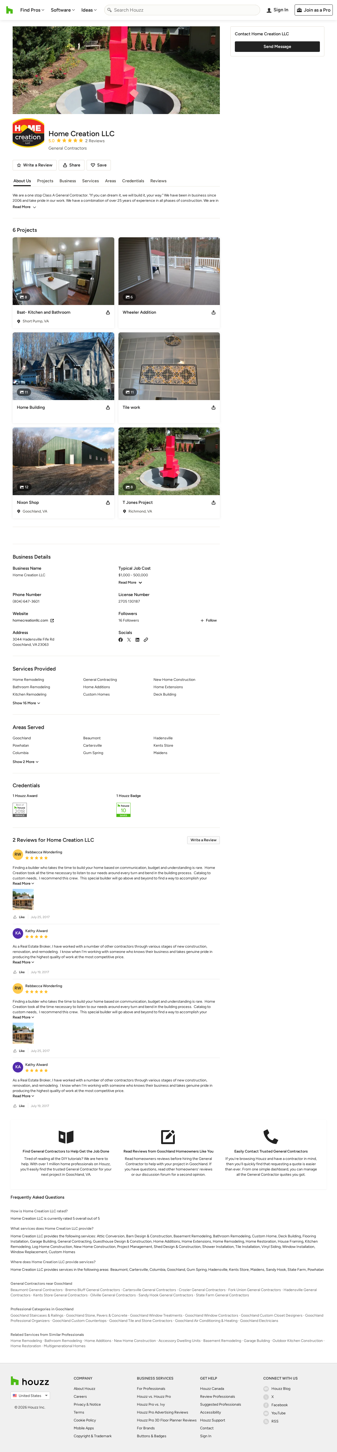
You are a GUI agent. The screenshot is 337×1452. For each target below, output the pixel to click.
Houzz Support (212, 1420)
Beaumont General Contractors (37, 1290)
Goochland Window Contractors (211, 1315)
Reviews (158, 180)
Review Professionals (217, 1396)
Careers (80, 1396)
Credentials (133, 180)
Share (74, 165)
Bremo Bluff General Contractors (92, 1290)
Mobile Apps (84, 1428)
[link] (23, 883)
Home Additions (98, 1340)
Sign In (205, 1436)
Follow (211, 620)
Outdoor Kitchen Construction (297, 1340)
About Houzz (84, 1388)
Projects (45, 180)
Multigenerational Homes (65, 1346)
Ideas (87, 10)
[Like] (15, 917)
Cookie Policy (85, 1420)
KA (18, 933)
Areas (110, 180)
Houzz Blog (280, 1388)
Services (90, 180)
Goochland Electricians (259, 1320)
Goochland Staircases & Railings (37, 1315)
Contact (207, 1428)
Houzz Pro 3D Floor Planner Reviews (167, 1420)
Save (102, 165)
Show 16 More (24, 703)
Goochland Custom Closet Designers (272, 1315)
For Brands (146, 1428)
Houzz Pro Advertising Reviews (162, 1412)
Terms (79, 1412)
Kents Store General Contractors (60, 1295)
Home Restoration (26, 1346)
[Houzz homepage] (9, 10)
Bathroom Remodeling (63, 1340)
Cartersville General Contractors (149, 1290)
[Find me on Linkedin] (137, 639)
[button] (116, 806)
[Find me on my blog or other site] (146, 639)
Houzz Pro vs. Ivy (151, 1404)
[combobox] (182, 10)
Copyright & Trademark (93, 1436)
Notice (95, 1404)
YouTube (278, 1413)
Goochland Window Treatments (156, 1315)
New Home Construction (135, 1340)
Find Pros (30, 10)
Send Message (277, 46)
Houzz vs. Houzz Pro (154, 1396)
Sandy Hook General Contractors (165, 1295)
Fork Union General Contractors (254, 1290)
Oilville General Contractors (113, 1295)
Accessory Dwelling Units (179, 1340)
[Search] (109, 10)
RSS (275, 1421)
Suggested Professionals (220, 1404)
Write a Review (203, 840)
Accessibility (210, 1412)
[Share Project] (108, 312)
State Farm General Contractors (222, 1295)
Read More (22, 207)
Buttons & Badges (151, 1436)
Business (68, 180)
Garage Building (257, 1340)
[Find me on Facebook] (120, 639)
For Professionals (151, 1388)
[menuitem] (32, 10)
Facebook (279, 1405)
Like (22, 917)
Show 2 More (23, 762)
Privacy (80, 1404)
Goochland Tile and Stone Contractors (140, 1320)
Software (61, 10)
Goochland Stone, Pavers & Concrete (96, 1315)
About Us (22, 180)
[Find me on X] (129, 639)
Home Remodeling (26, 1340)
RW (17, 854)
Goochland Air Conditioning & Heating (206, 1320)
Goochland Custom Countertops (79, 1320)
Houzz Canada (212, 1388)
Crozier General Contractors (202, 1290)
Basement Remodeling (222, 1340)
